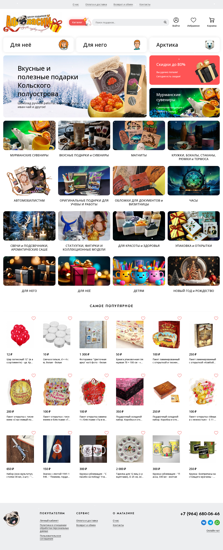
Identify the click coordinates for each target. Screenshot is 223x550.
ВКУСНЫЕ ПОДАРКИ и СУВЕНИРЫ (84, 155)
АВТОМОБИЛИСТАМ (29, 200)
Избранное (193, 23)
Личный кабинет (49, 520)
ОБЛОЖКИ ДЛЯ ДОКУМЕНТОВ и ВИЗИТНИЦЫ (139, 202)
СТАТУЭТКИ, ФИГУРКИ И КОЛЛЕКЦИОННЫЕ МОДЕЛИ (84, 247)
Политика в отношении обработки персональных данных (54, 528)
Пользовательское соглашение (50, 537)
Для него (95, 44)
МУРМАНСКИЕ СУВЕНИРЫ (29, 155)
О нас (76, 4)
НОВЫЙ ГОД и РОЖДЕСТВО (193, 291)
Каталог (77, 22)
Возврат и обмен (123, 4)
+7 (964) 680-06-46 (200, 514)
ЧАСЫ (193, 200)
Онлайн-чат (213, 530)
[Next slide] (138, 88)
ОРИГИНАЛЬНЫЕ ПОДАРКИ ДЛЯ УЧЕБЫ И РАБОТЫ (84, 202)
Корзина (211, 23)
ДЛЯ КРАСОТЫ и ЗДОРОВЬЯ (139, 246)
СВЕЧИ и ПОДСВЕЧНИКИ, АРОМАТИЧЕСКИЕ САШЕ (29, 247)
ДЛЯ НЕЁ (84, 291)
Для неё (20, 44)
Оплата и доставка (96, 4)
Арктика (167, 44)
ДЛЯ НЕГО (29, 291)
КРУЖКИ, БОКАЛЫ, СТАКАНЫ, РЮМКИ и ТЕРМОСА (194, 157)
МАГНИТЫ (139, 155)
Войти (176, 25)
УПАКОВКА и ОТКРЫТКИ (193, 246)
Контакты (144, 4)
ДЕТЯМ (139, 291)
